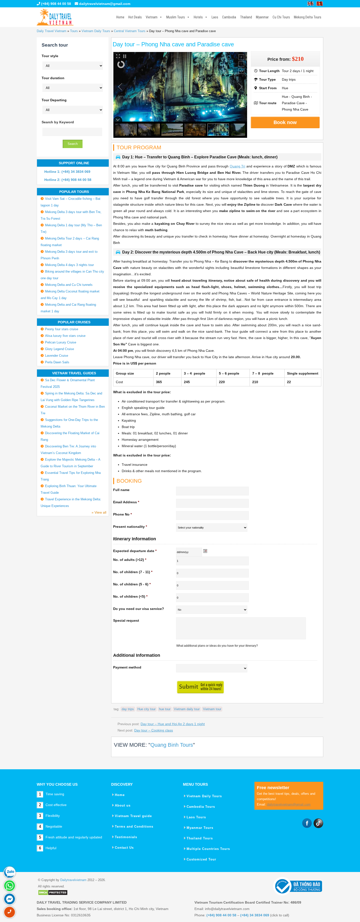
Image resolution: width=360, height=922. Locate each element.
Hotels (198, 17)
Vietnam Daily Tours (96, 31)
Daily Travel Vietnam (51, 31)
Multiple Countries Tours (208, 849)
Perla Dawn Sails (57, 362)
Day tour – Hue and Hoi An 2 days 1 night (173, 724)
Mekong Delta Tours (307, 17)
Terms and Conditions (134, 826)
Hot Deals (135, 17)
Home (120, 17)
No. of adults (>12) (129, 560)
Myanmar (262, 17)
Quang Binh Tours (171, 745)
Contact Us (124, 847)
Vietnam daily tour (187, 709)
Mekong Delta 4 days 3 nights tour (69, 265)
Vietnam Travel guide (133, 816)
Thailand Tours (200, 838)
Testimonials (126, 837)
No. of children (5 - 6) (132, 584)
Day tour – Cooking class (153, 730)
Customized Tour (201, 859)
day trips (128, 709)
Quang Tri (237, 166)
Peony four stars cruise (61, 329)
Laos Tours (196, 817)
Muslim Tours (175, 17)
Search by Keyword (58, 122)
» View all (99, 512)
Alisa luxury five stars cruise (65, 336)
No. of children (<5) (130, 596)
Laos (215, 17)
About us (123, 805)
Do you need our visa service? (138, 609)
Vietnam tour (212, 709)
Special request (126, 620)
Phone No (122, 514)
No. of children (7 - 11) (132, 572)
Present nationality (130, 527)
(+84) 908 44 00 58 (55, 4)
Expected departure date (134, 551)
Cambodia (229, 17)
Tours (74, 31)
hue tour (164, 709)
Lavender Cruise (56, 355)
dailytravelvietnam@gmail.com (104, 4)
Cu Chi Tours (281, 17)
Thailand (246, 17)
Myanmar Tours (200, 828)
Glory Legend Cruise (59, 349)
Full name (121, 490)
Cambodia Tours (201, 806)
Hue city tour (146, 709)
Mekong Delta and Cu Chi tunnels (69, 285)
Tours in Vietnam (55, 17)
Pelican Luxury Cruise (60, 342)
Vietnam (151, 17)
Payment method (127, 667)
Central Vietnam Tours (129, 31)
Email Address (126, 502)
